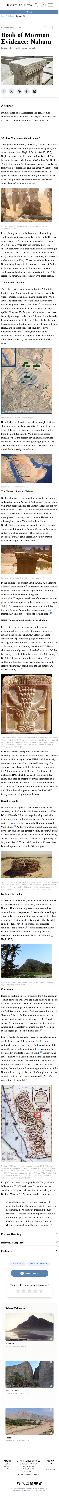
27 (41, 1030)
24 (31, 912)
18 (16, 786)
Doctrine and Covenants (29, 1468)
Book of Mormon (28, 1464)
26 (14, 939)
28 (41, 1052)
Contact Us (7, 1468)
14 (45, 646)
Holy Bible (29, 1472)
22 (18, 842)
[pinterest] (19, 91)
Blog (7, 1464)
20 (15, 826)
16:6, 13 (41, 152)
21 (50, 830)
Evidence (11, 16)
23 (8, 908)
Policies (51, 1467)
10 (28, 532)
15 (46, 657)
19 (18, 814)
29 (26, 1079)
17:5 (49, 152)
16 (22, 669)
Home (3, 16)
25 (27, 927)
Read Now (30, 1327)
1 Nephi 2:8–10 (28, 152)
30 (21, 1193)
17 (35, 770)
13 (51, 613)
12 (14, 598)
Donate (29, 12)
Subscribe (50, 1469)
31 (51, 1225)
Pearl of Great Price (28, 1474)
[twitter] (11, 91)
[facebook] (4, 91)
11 (27, 586)
